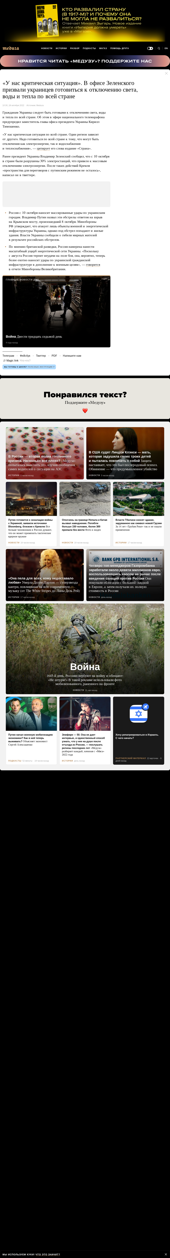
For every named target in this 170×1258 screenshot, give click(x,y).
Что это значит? (46, 1254)
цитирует (42, 148)
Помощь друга (119, 48)
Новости (47, 48)
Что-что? (24, 360)
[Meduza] (11, 48)
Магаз (103, 48)
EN (166, 48)
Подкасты (89, 48)
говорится (94, 264)
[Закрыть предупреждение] (166, 1254)
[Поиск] (159, 48)
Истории (61, 48)
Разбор (75, 48)
